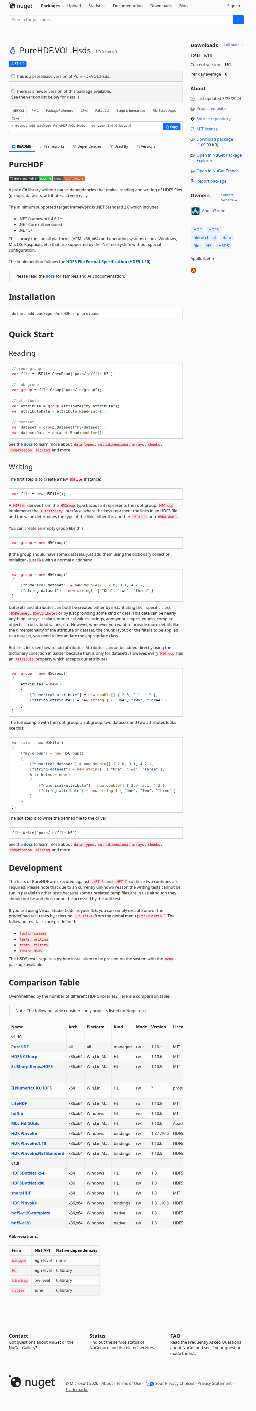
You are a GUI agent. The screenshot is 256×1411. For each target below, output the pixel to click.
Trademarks (77, 1389)
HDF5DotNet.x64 (27, 1173)
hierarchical (205, 237)
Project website (211, 108)
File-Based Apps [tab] (164, 110)
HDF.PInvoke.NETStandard (37, 1153)
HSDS (223, 245)
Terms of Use (128, 1383)
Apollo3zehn (214, 211)
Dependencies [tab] (89, 146)
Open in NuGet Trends (217, 171)
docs (50, 276)
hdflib (17, 1113)
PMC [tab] (35, 110)
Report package (211, 181)
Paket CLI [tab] (102, 110)
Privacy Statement (215, 1383)
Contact (18, 1335)
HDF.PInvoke (24, 1133)
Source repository (213, 118)
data (227, 237)
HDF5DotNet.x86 (27, 1183)
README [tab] (23, 146)
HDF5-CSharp (24, 1056)
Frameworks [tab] (53, 146)
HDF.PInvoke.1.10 (28, 1143)
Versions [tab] (147, 146)
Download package (214, 139)
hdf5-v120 (20, 1223)
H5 (209, 245)
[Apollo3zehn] (195, 210)
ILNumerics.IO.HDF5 (31, 1088)
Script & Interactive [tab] (131, 110)
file (196, 245)
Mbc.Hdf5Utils (25, 1123)
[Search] (238, 19)
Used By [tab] (121, 146)
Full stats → (234, 44)
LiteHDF (19, 1103)
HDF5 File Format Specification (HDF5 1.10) (108, 261)
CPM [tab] (84, 110)
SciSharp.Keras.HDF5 (32, 1066)
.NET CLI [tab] (18, 110)
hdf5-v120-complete (30, 1213)
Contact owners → (229, 197)
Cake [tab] (15, 118)
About (107, 1383)
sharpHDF (21, 1193)
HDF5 (213, 229)
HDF (198, 229)
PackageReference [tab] (59, 110)
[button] (171, 126)
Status (98, 1335)
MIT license (207, 129)
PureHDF (20, 1047)
